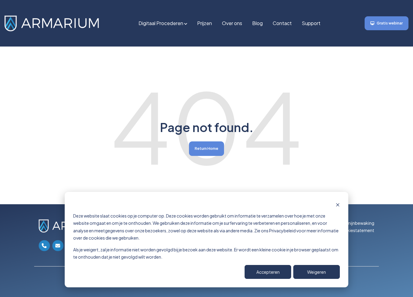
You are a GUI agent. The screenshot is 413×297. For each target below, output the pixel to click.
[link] (52, 22)
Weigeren (316, 272)
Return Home (206, 148)
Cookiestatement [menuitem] (356, 230)
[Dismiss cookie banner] (338, 204)
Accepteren (268, 272)
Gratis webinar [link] (390, 23)
